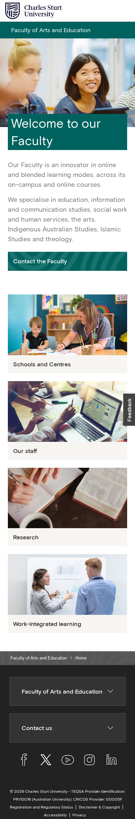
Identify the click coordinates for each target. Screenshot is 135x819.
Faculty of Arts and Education (38, 658)
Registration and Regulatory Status (41, 807)
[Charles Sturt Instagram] (89, 761)
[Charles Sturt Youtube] (67, 761)
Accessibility (55, 815)
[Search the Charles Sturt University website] (109, 11)
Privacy (79, 815)
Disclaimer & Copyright (99, 807)
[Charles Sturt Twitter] (45, 761)
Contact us (37, 727)
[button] (67, 261)
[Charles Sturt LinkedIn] (111, 761)
